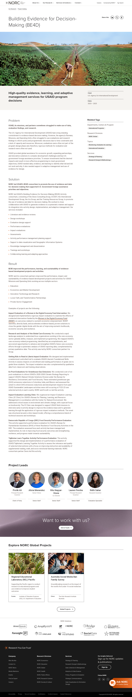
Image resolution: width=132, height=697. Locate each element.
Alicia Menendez (37, 490)
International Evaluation (96, 148)
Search (121, 3)
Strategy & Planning (95, 156)
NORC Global (93, 136)
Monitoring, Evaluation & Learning (100, 145)
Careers (99, 3)
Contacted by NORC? (109, 3)
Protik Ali (17, 490)
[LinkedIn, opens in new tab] (103, 679)
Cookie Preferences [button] (65, 694)
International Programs (96, 128)
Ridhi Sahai (95, 490)
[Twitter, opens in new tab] (107, 679)
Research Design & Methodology (100, 160)
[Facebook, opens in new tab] (99, 679)
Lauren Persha (76, 490)
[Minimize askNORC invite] (130, 680)
